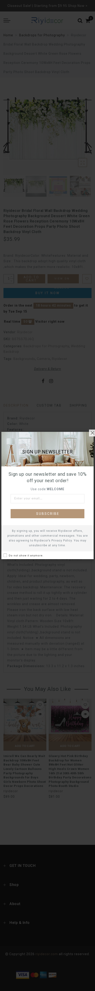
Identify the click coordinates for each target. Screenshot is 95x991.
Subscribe (47, 513)
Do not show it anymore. (26, 555)
